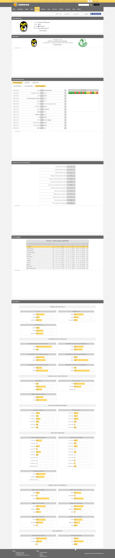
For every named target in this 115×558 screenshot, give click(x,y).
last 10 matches (29, 86)
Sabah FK (46, 109)
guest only (35, 82)
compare (43, 9)
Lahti (38, 95)
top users (67, 9)
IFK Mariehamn (48, 90)
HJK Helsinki (37, 125)
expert (26, 9)
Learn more (95, 1)
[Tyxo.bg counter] (79, 553)
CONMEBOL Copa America (22, 555)
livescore (54, 9)
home (13, 9)
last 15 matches (40, 86)
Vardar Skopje (47, 120)
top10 (32, 9)
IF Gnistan (37, 106)
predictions (20, 9)
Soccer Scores (43, 556)
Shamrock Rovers (35, 93)
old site (79, 9)
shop (73, 9)
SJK (39, 117)
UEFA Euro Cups (20, 553)
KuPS (38, 90)
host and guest (17, 82)
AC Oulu (30, 256)
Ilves (45, 128)
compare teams (57, 44)
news (48, 9)
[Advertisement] (57, 61)
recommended (43, 552)
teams (37, 9)
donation (61, 9)
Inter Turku (31, 248)
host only (27, 82)
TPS (45, 101)
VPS (45, 112)
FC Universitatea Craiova (33, 98)
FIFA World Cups (20, 552)
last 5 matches (17, 86)
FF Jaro (30, 266)
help (41, 553)
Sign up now (59, 14)
